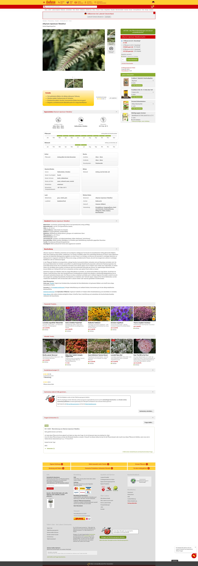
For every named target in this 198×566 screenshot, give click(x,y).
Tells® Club (49, 528)
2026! (49, 9)
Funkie (52, 283)
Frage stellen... (149, 422)
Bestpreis (63, 9)
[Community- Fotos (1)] (111, 41)
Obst (74, 9)
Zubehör (151, 9)
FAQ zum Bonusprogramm (72, 404)
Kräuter (98, 9)
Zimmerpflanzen (137, 9)
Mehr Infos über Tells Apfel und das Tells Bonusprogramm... (114, 540)
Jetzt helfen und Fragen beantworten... (56, 557)
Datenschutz (131, 494)
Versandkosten (125, 70)
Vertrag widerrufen (132, 503)
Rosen (102, 9)
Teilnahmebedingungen (90, 404)
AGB (129, 496)
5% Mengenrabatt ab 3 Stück (128, 67)
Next (153, 313)
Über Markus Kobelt (105, 498)
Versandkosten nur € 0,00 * (80, 513)
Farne (70, 20)
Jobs (102, 507)
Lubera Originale (56, 9)
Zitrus (93, 9)
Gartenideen (69, 9)
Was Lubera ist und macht (107, 500)
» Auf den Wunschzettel (127, 63)
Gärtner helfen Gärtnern (52, 532)
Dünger (146, 9)
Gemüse (126, 9)
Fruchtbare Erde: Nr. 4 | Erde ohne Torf (142, 90)
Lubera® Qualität (105, 477)
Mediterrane (89, 9)
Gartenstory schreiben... (146, 411)
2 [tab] (74, 77)
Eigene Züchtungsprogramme (108, 481)
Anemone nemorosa (48, 291)
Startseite (45, 20)
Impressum (130, 492)
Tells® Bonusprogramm (52, 530)
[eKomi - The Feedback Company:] (133, 480)
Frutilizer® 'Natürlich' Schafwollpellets (142, 78)
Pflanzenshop (51, 20)
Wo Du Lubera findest (106, 502)
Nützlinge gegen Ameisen (138, 113)
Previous (44, 313)
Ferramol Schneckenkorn (138, 101)
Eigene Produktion (105, 483)
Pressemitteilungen (105, 504)
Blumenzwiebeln (119, 9)
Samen (130, 9)
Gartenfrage (87, 535)
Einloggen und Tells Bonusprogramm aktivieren (113, 537)
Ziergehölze (107, 9)
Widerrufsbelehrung (132, 501)
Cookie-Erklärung (132, 498)
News (46, 9)
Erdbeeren (82, 9)
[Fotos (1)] (111, 33)
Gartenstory (92, 534)
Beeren (77, 9)
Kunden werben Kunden (52, 534)
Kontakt (102, 509)
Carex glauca (47, 294)
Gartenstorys (50, 536)
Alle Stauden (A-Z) (64, 20)
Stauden (113, 9)
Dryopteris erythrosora (58, 287)
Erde (143, 9)
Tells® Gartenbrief (51, 539)
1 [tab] (73, 77)
